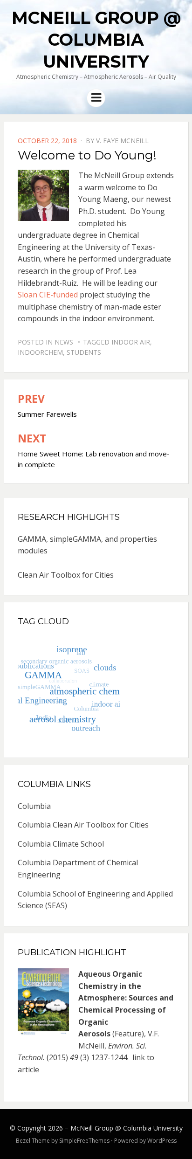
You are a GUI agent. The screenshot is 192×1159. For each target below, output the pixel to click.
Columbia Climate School (61, 844)
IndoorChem (40, 352)
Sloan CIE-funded (48, 295)
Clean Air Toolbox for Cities (66, 575)
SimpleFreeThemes (84, 1141)
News (64, 342)
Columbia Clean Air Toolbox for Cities (83, 825)
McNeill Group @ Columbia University (96, 39)
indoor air (130, 342)
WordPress (162, 1141)
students (84, 352)
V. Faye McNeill (122, 140)
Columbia (34, 806)
